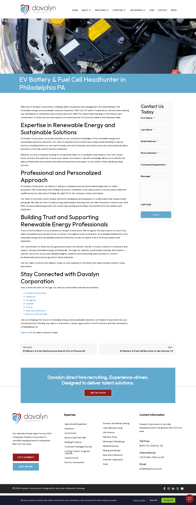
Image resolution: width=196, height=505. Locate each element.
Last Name (147, 129)
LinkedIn (30, 303)
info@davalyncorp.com (150, 468)
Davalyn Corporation (36, 293)
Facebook (31, 296)
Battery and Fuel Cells (36, 314)
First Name (148, 118)
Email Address (149, 141)
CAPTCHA (146, 204)
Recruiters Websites (65, 488)
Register (25, 332)
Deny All (153, 500)
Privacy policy (139, 500)
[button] (90, 10)
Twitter (29, 307)
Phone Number (150, 153)
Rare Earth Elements (36, 310)
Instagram (31, 300)
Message (145, 176)
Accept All (168, 500)
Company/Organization (153, 164)
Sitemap (81, 488)
